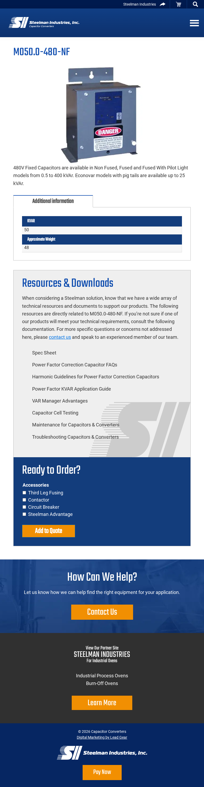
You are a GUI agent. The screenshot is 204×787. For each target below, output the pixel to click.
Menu (193, 23)
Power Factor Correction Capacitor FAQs (74, 364)
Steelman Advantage (50, 514)
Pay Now (102, 772)
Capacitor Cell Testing (55, 413)
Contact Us (102, 612)
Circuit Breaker (43, 507)
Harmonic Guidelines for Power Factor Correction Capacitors (95, 376)
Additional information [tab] (53, 201)
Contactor (38, 500)
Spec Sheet (44, 353)
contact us (60, 337)
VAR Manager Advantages (60, 401)
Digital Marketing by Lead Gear (102, 737)
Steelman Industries (139, 4)
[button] (195, 4)
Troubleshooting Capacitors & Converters (75, 437)
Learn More (102, 703)
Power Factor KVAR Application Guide (71, 389)
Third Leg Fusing (45, 492)
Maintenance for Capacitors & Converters (75, 424)
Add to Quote (48, 531)
